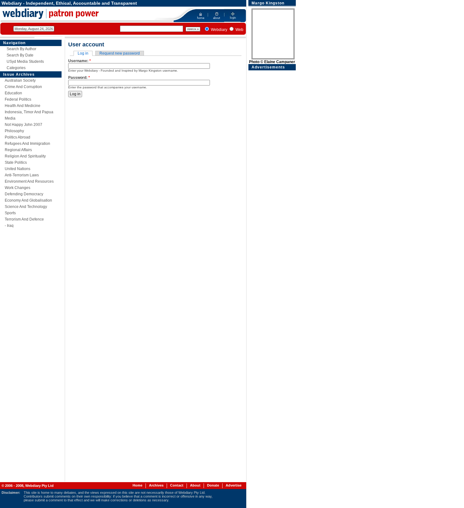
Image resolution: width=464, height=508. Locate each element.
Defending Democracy (24, 194)
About (195, 485)
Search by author (21, 49)
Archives (156, 485)
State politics (16, 162)
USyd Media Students (25, 61)
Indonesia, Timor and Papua (29, 112)
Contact (176, 485)
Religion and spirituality (25, 156)
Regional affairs (18, 150)
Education (13, 93)
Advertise (233, 485)
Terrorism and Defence (24, 219)
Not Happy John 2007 (23, 124)
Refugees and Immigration (27, 143)
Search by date (20, 55)
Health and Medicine (22, 105)
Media (10, 118)
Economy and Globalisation (28, 200)
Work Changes (17, 188)
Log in (83, 53)
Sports (10, 213)
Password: (79, 77)
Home (137, 485)
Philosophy (14, 131)
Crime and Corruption (23, 87)
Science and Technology (26, 206)
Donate (213, 485)
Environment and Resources (29, 181)
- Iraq (9, 225)
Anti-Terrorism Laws (22, 175)
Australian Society (20, 80)
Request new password (119, 53)
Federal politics (18, 99)
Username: (79, 61)
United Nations (17, 169)
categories (16, 68)
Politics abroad (17, 137)
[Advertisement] (272, 165)
